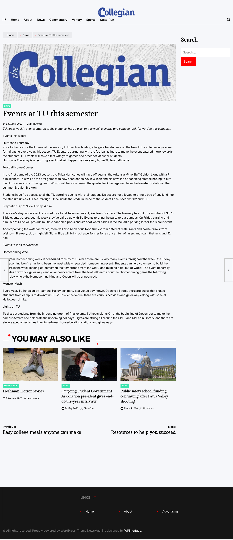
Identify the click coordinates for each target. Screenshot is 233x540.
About (28, 19)
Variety (77, 19)
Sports (91, 19)
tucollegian (33, 398)
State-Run (107, 19)
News (41, 19)
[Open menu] (4, 19)
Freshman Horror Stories (23, 391)
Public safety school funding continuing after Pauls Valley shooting (144, 396)
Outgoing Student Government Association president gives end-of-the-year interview (88, 396)
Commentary (58, 19)
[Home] (10, 38)
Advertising (170, 511)
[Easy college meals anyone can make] (4, 270)
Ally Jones (148, 408)
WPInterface (132, 530)
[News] (25, 38)
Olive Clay (89, 408)
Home (15, 19)
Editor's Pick (10, 385)
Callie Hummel (34, 123)
